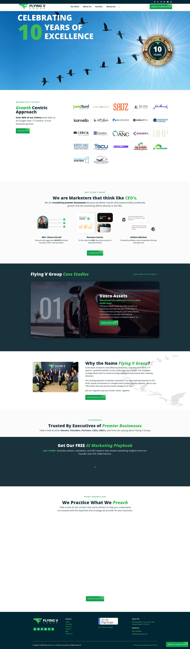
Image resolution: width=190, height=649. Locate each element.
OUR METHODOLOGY (95, 253)
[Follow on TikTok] (52, 629)
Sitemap (154, 645)
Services (68, 629)
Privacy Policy (137, 645)
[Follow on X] (49, 629)
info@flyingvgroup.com (139, 634)
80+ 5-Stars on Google (105, 627)
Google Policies (146, 645)
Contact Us (69, 634)
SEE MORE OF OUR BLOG (95, 599)
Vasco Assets (113, 296)
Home (67, 622)
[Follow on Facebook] (42, 629)
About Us (69, 626)
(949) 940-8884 (137, 631)
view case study (109, 323)
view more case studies (144, 274)
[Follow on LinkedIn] (34, 629)
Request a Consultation (177, 644)
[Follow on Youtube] (45, 629)
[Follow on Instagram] (38, 629)
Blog (67, 631)
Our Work (69, 624)
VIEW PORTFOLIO (23, 131)
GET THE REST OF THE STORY (95, 397)
